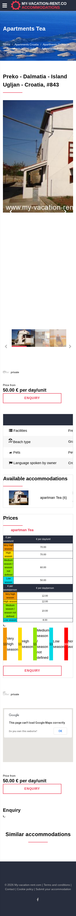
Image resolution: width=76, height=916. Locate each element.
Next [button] (65, 212)
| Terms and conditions (56, 884)
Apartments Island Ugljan (21, 48)
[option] (38, 156)
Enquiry (32, 398)
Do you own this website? (23, 731)
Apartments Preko (53, 48)
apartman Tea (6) (53, 498)
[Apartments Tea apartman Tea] (18, 497)
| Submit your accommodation (52, 889)
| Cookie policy (24, 889)
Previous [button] (11, 212)
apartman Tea (22, 530)
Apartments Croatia (27, 44)
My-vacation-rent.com (46, 5)
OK (60, 731)
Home (6, 44)
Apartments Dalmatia (56, 44)
